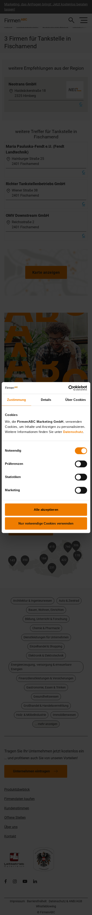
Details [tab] (46, 399)
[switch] (81, 463)
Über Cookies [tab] (75, 399)
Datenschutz (73, 431)
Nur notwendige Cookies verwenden (45, 523)
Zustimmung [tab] (16, 399)
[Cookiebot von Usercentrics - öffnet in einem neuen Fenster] (68, 388)
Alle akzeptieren (46, 509)
